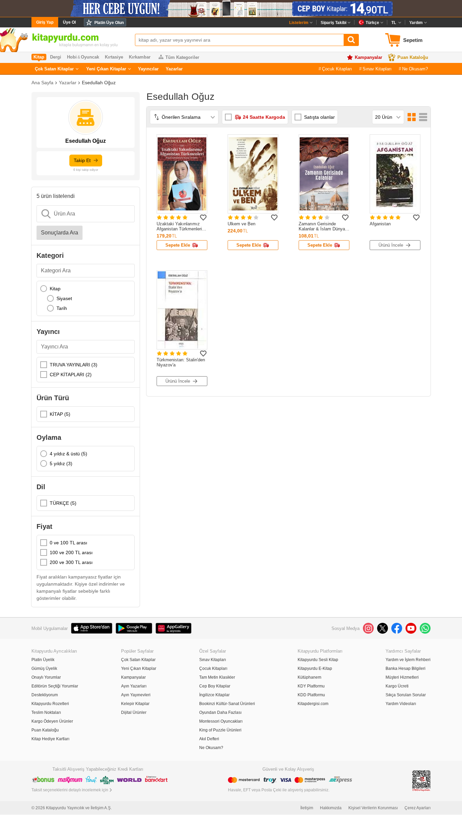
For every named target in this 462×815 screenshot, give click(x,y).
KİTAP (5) (60, 414)
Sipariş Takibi (333, 22)
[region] (85, 298)
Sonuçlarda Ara (59, 232)
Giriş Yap (44, 22)
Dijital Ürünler (133, 712)
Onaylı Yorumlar (46, 677)
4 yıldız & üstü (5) (68, 453)
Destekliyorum (44, 695)
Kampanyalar (368, 57)
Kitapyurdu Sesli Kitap (318, 659)
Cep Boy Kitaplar (214, 686)
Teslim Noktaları (46, 712)
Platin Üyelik (42, 659)
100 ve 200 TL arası (71, 552)
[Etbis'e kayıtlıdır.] (421, 780)
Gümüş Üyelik (44, 668)
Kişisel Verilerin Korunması (373, 808)
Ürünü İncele (390, 245)
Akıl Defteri (209, 739)
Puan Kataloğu (412, 57)
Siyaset (64, 298)
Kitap (55, 288)
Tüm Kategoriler (182, 57)
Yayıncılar (148, 68)
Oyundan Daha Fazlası (220, 712)
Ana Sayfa (42, 82)
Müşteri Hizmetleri (402, 677)
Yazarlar (174, 68)
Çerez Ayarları (418, 808)
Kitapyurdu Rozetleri (50, 703)
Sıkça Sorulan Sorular (406, 695)
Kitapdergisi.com (313, 703)
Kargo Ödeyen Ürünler (52, 721)
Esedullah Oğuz (99, 82)
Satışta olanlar (319, 117)
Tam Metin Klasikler (217, 677)
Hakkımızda (331, 808)
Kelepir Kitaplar (135, 703)
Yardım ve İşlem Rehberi (408, 659)
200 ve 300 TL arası (71, 562)
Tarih (61, 308)
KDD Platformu (311, 695)
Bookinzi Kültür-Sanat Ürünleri (227, 703)
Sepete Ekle (177, 245)
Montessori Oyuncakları (220, 721)
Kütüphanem (309, 677)
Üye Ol (69, 22)
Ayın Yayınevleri (136, 695)
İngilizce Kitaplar (214, 695)
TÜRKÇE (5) (63, 503)
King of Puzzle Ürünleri (220, 730)
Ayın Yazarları (133, 686)
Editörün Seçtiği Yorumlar (54, 686)
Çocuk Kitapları (337, 68)
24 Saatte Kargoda (264, 117)
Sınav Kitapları (377, 68)
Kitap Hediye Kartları (50, 739)
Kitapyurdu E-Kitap (315, 668)
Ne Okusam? (415, 68)
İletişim (306, 808)
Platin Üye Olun (109, 22)
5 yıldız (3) (61, 463)
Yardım (416, 22)
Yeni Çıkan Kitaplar (106, 68)
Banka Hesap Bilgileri (405, 668)
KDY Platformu (311, 686)
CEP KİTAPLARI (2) (71, 374)
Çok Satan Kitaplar (54, 68)
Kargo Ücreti (397, 686)
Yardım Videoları (401, 703)
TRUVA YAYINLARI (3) (73, 364)
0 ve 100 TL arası (68, 542)
